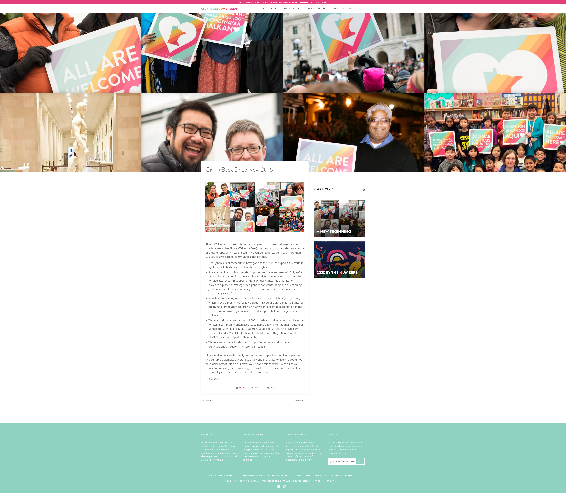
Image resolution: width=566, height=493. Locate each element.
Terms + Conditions (253, 475)
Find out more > (306, 459)
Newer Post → (302, 400)
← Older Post (207, 400)
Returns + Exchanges (279, 475)
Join (360, 461)
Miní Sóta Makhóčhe (285, 481)
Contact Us (321, 475)
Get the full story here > (213, 459)
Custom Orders (302, 475)
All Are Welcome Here (222, 475)
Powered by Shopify (342, 475)
